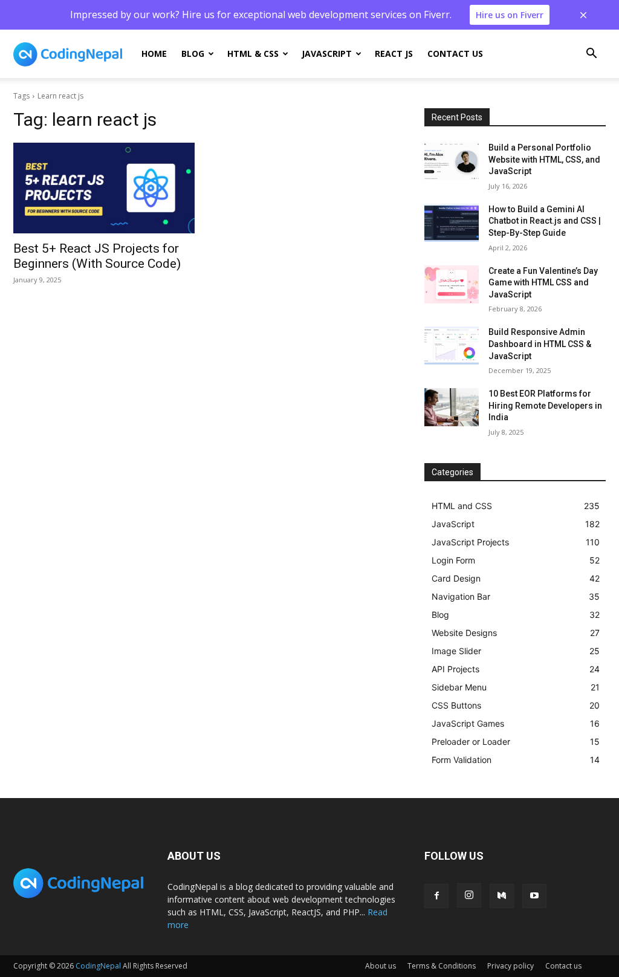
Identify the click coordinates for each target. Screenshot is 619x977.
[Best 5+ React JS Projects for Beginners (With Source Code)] (104, 188)
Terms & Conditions (441, 966)
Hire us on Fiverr (509, 15)
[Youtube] (534, 896)
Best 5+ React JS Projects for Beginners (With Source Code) (97, 256)
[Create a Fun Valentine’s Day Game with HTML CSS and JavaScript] (451, 284)
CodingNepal (98, 966)
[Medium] (502, 896)
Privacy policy (510, 966)
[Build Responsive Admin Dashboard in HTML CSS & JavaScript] (451, 345)
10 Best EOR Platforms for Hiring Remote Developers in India (545, 405)
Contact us (455, 53)
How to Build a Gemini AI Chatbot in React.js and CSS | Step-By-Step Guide (544, 221)
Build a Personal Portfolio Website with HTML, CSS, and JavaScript (544, 159)
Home (154, 53)
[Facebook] (436, 896)
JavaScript (327, 53)
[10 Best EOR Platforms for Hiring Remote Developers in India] (451, 407)
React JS (394, 53)
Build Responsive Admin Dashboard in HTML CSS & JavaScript (539, 343)
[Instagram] (469, 895)
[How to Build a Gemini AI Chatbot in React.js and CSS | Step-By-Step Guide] (451, 223)
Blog (192, 53)
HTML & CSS (253, 53)
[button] (591, 54)
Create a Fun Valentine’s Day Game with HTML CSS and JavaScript (543, 282)
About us (380, 966)
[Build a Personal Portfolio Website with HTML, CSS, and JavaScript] (451, 161)
